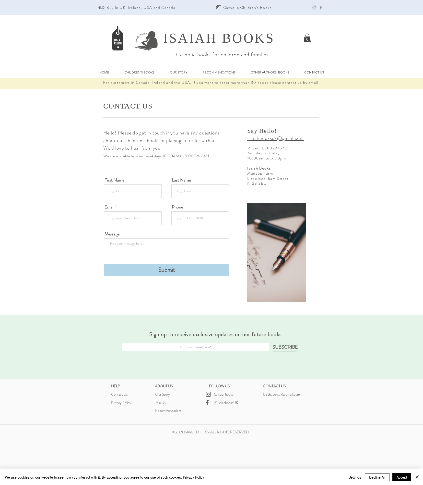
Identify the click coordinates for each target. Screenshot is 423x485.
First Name (114, 180)
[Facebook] (320, 7)
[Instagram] (314, 7)
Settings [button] (355, 477)
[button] (307, 38)
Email (110, 207)
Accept (402, 477)
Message (112, 234)
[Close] (417, 477)
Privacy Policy (193, 477)
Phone (177, 207)
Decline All (377, 477)
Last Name (181, 180)
